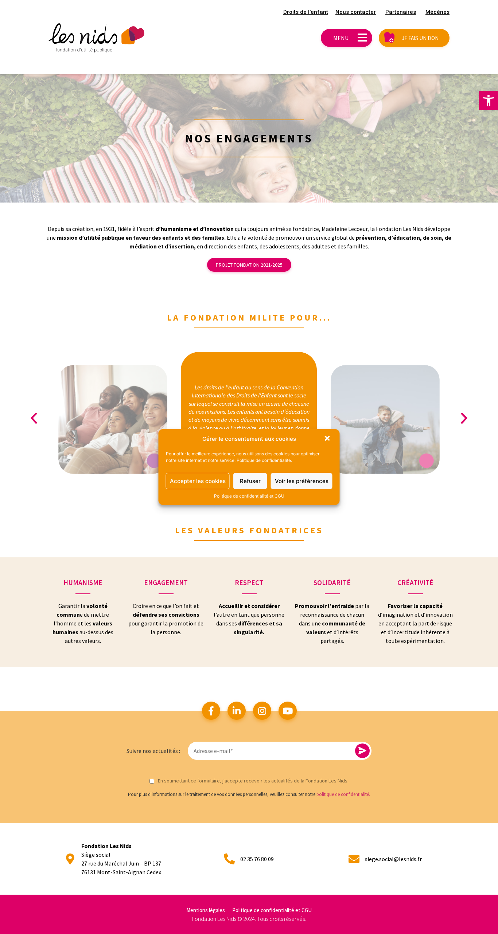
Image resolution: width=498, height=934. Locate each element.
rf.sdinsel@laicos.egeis (393, 859)
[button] (488, 100)
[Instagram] (262, 711)
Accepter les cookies (198, 481)
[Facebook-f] (211, 711)
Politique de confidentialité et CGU (249, 496)
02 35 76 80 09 (257, 859)
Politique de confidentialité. (264, 460)
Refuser (250, 481)
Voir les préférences (301, 481)
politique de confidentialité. (343, 794)
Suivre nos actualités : (153, 750)
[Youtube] (288, 711)
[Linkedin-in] (236, 711)
